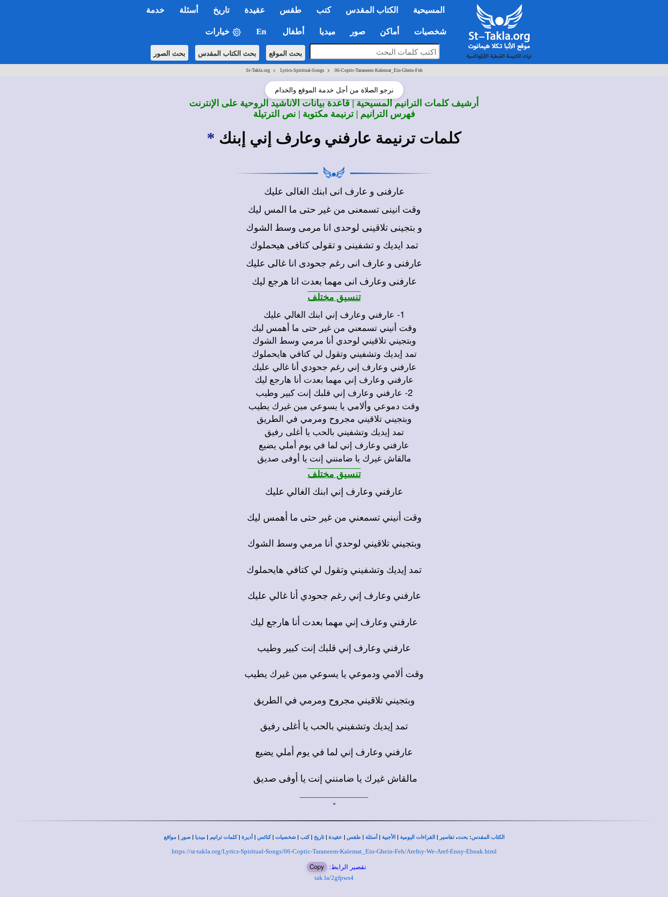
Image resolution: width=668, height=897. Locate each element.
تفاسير (447, 837)
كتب (305, 837)
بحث (463, 837)
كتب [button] (323, 10)
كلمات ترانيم (223, 837)
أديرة (247, 837)
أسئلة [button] (189, 10)
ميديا (200, 837)
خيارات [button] (218, 31)
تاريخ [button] (221, 10)
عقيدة (335, 837)
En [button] (262, 31)
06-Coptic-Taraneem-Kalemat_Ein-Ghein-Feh (378, 70)
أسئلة (371, 837)
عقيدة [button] (255, 10)
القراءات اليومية (417, 837)
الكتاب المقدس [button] (372, 10)
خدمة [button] (155, 10)
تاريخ (319, 837)
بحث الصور (169, 53)
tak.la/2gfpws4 (334, 877)
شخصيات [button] (433, 31)
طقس (354, 837)
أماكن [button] (390, 31)
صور (186, 837)
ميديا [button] (327, 31)
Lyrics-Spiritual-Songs (302, 70)
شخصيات (285, 837)
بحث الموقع (285, 53)
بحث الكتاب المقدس (227, 53)
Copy (317, 866)
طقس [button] (291, 10)
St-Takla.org (258, 70)
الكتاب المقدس (488, 837)
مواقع (170, 837)
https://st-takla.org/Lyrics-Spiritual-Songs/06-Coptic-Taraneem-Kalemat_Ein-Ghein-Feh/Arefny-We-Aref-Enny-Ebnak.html (334, 851)
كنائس (264, 837)
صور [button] (357, 31)
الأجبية (389, 837)
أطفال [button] (294, 31)
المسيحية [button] (429, 10)
